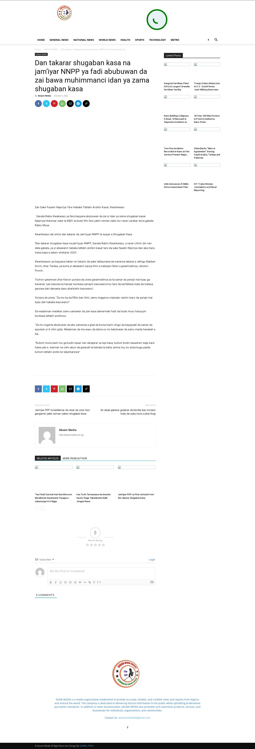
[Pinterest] (54, 103)
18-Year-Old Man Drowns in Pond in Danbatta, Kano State (207, 118)
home (41, 39)
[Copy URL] (86, 103)
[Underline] (60, 582)
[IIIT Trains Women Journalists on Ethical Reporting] (207, 172)
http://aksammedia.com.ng (71, 435)
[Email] (70, 103)
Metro (175, 39)
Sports (139, 39)
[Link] (89, 582)
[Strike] (65, 582)
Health (125, 39)
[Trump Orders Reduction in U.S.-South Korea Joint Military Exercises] (207, 72)
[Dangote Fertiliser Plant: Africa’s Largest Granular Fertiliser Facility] (177, 72)
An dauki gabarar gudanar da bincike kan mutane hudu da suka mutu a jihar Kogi (128, 411)
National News (83, 39)
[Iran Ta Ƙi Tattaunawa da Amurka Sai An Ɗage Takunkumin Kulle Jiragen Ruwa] (95, 479)
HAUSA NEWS (51, 49)
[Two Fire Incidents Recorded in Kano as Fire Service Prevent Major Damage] (177, 136)
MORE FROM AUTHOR (75, 458)
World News (107, 39)
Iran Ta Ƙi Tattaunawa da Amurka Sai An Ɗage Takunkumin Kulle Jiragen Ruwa (93, 498)
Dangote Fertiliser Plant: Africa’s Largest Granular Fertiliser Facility (177, 86)
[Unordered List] (75, 582)
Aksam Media (44, 95)
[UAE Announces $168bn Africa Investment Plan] (177, 172)
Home (38, 49)
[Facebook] (208, 40)
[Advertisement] (95, 196)
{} (94, 582)
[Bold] (50, 582)
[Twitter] (46, 103)
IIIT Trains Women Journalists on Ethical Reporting (205, 187)
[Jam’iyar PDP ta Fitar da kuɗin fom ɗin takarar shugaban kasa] (137, 479)
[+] (99, 582)
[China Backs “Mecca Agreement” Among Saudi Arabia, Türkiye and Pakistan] (207, 136)
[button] (216, 40)
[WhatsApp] (62, 103)
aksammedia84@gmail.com (134, 717)
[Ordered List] (70, 582)
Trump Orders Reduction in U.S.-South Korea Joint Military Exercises (207, 86)
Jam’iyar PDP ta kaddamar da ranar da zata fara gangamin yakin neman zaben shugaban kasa (62, 411)
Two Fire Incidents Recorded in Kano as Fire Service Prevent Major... (176, 151)
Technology (157, 39)
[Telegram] (78, 103)
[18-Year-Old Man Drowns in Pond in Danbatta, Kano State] (207, 104)
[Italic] (55, 582)
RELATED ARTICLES (48, 458)
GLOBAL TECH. (86, 745)
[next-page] (42, 508)
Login (151, 559)
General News (59, 39)
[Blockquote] (80, 582)
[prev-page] (37, 508)
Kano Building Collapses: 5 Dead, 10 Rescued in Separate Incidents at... (176, 118)
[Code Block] (84, 582)
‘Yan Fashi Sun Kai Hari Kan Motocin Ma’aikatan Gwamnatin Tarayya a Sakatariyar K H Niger (53, 498)
